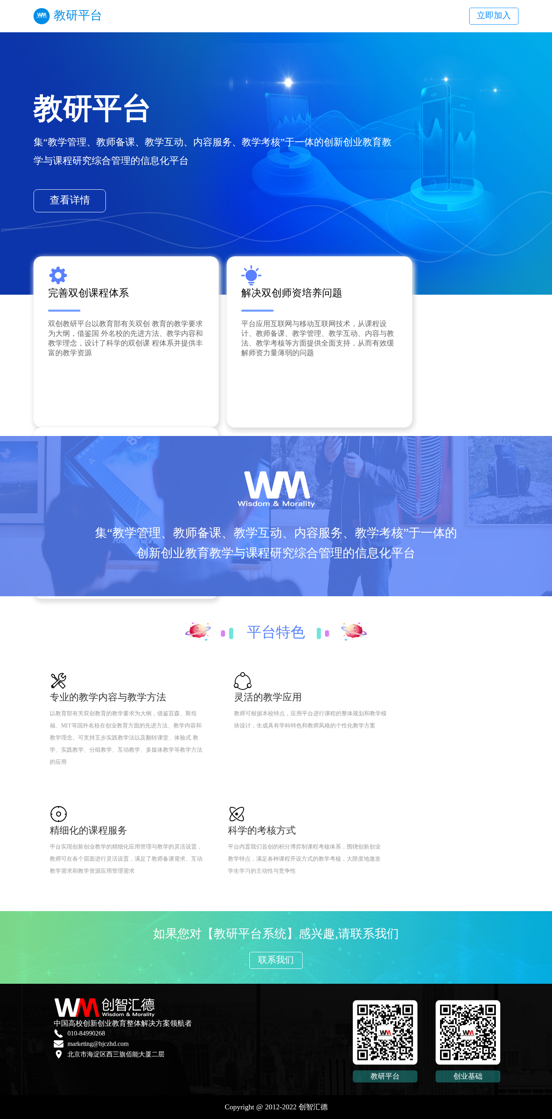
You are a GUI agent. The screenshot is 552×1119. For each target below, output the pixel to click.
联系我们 (276, 960)
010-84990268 (86, 1033)
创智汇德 (313, 1107)
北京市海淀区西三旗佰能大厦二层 (115, 1054)
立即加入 (494, 15)
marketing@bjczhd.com (98, 1043)
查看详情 (70, 200)
